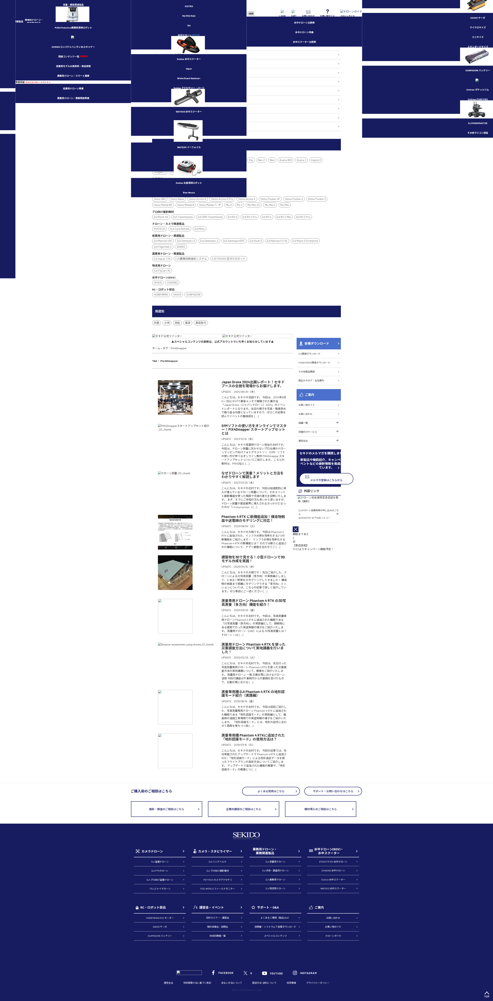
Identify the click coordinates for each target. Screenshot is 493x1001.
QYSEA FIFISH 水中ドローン (333, 861)
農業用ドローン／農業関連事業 (73, 98)
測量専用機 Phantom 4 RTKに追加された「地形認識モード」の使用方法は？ (253, 737)
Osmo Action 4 (246, 199)
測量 (156, 322)
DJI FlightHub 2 (163, 246)
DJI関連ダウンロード (309, 353)
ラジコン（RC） (162, 108)
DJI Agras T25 (162, 258)
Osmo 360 (160, 199)
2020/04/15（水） (245, 566)
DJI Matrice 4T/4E (277, 240)
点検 (167, 322)
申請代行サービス (307, 431)
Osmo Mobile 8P (163, 204)
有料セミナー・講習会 (217, 917)
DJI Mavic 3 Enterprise (305, 240)
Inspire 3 (316, 160)
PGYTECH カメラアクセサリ (217, 879)
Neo (272, 160)
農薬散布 (200, 322)
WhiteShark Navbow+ (188, 78)
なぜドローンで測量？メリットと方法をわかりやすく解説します (252, 475)
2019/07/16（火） (244, 744)
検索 (251, 13)
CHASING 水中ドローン (333, 870)
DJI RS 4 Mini (284, 216)
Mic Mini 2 (270, 204)
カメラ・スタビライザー (166, 90)
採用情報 (291, 982)
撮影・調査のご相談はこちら (166, 809)
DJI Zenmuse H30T (234, 240)
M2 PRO (189, 6)
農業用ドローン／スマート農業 (73, 75)
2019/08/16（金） (244, 701)
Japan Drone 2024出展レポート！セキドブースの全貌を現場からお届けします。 (253, 384)
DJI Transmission (183, 216)
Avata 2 (301, 160)
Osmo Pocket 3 (317, 199)
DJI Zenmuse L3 (186, 240)
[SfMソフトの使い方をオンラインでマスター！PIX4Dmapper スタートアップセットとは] (187, 429)
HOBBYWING (161, 294)
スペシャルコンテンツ (275, 935)
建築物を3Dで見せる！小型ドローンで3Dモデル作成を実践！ (253, 559)
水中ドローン (189, 35)
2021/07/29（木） (245, 482)
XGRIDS (73, 46)
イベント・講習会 (163, 117)
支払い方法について (231, 982)
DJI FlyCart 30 (162, 270)
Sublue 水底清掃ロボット (189, 182)
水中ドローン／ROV (164, 99)
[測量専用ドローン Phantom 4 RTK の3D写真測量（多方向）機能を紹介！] (175, 631)
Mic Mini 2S (253, 204)
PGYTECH (159, 228)
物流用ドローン (162, 72)
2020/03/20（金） (245, 610)
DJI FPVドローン (159, 870)
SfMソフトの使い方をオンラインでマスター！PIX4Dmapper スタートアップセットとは (254, 429)
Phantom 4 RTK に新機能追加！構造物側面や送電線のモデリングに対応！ (253, 518)
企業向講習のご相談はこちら (243, 809)
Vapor (189, 68)
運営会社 (303, 440)
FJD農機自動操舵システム (191, 258)
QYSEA (158, 282)
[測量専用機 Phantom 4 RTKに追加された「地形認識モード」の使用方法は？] (175, 766)
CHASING (172, 282)
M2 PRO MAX (188, 15)
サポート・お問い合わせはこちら (333, 791)
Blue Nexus (189, 192)
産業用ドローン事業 (73, 88)
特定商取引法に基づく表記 (197, 982)
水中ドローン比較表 (304, 22)
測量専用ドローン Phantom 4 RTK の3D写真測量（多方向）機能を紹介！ (253, 602)
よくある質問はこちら (270, 791)
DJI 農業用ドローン (275, 879)
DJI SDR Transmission (210, 216)
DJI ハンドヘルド (217, 861)
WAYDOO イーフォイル (189, 147)
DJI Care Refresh (179, 228)
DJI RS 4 (267, 216)
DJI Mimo (200, 228)
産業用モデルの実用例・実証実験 (73, 66)
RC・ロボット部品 (153, 907)
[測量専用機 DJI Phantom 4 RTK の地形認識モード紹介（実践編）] (175, 722)
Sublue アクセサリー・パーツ (189, 87)
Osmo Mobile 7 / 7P (210, 204)
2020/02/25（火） (245, 657)
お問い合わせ (305, 414)
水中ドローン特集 (304, 32)
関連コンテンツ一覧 (73, 56)
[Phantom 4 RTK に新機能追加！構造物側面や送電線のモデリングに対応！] (175, 547)
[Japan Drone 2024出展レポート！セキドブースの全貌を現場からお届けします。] (175, 413)
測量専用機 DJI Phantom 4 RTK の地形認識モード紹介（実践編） (253, 694)
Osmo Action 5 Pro (222, 199)
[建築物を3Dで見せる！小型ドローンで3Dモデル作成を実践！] (175, 588)
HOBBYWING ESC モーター (160, 917)
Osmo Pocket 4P (270, 199)
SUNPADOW (193, 294)
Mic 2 (239, 204)
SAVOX (177, 294)
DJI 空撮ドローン (160, 861)
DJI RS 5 (232, 216)
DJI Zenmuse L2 (209, 240)
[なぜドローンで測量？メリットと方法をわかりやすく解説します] (174, 473)
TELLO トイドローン (159, 888)
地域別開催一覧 (218, 935)
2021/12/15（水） (244, 439)
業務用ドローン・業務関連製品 (265, 851)
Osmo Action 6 (197, 199)
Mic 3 (229, 204)
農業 (187, 322)
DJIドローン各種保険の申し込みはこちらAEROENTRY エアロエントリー (318, 514)
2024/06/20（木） (245, 391)
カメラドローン (152, 851)
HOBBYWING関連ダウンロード (314, 362)
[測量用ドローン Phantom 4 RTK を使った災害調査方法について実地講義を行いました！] (186, 644)
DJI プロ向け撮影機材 (217, 870)
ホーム (156, 348)
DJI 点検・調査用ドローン (275, 870)
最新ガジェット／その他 (166, 126)
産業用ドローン (162, 63)
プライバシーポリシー (317, 982)
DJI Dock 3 (256, 240)
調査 (177, 322)
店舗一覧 (303, 422)
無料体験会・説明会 (217, 926)
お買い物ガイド (306, 405)
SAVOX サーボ (160, 926)
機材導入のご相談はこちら (320, 809)
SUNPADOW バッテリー (160, 935)
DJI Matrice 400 (163, 240)
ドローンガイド (333, 935)
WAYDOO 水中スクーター (189, 111)
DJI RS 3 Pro (303, 216)
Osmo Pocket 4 (294, 199)
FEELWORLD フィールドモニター (217, 888)
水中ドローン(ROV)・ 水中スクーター (328, 851)
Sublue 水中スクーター (189, 59)
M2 (188, 25)
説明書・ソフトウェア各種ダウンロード (275, 926)
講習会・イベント (211, 907)
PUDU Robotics (73, 27)
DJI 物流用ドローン (275, 888)
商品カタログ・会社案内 (311, 380)
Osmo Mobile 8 (185, 204)
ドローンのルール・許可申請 (169, 54)
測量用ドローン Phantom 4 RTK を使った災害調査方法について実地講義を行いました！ (253, 648)
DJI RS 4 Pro (249, 216)
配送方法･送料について (264, 982)
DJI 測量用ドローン (275, 861)
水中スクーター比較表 (304, 41)
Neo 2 (261, 160)
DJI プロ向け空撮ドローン (160, 879)
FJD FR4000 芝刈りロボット (229, 258)
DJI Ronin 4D (161, 216)
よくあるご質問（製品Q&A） (275, 917)
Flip (251, 160)
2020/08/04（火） (245, 526)
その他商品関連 (306, 371)
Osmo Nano (177, 199)
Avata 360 (285, 160)
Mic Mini (284, 204)
